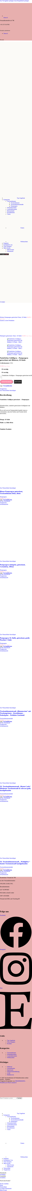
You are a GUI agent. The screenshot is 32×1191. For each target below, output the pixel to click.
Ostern (22, 228)
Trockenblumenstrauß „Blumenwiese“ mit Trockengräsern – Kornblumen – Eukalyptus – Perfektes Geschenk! (15, 713)
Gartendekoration (12, 209)
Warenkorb (10, 251)
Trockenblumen (11, 201)
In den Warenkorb (6, 381)
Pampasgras (14, 206)
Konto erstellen (4, 1183)
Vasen (8, 214)
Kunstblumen (11, 212)
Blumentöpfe (10, 211)
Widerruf (9, 1067)
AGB (8, 1073)
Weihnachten (24, 241)
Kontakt (9, 1043)
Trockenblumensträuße (17, 204)
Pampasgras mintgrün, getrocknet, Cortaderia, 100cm (12, 566)
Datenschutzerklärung (13, 1071)
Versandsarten (11, 1068)
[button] (5, 501)
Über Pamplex (11, 1042)
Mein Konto (10, 249)
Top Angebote (11, 1040)
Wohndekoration (11, 207)
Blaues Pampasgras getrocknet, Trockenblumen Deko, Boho (11, 492)
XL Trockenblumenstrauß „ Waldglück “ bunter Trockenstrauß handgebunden (15, 863)
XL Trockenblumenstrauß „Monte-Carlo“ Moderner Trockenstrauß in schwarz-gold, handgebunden (15, 788)
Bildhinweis (10, 1075)
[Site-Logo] (13, 183)
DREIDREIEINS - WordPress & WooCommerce (13, 1081)
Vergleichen (7, 1170)
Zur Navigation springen (7, 1)
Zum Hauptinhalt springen (21, 1)
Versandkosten (7, 500)
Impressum (10, 1070)
